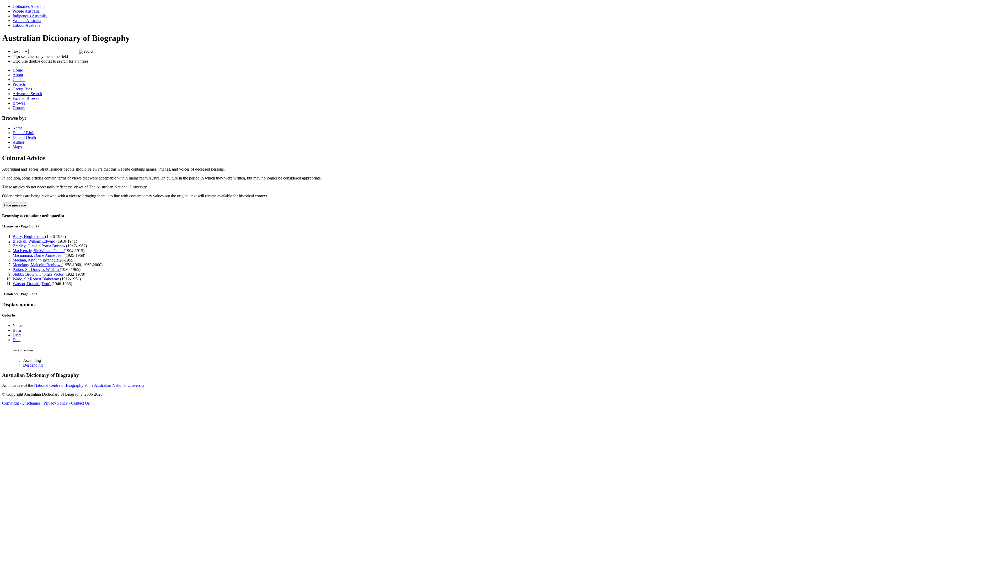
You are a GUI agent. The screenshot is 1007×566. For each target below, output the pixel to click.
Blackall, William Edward (34, 241)
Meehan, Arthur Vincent (33, 260)
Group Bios (22, 89)
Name (18, 128)
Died (17, 335)
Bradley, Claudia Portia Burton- (39, 246)
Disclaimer (31, 403)
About (18, 75)
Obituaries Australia (29, 6)
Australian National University (119, 385)
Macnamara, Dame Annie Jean (39, 255)
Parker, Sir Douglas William (36, 269)
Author (18, 142)
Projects (19, 84)
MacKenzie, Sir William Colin (38, 250)
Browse (19, 103)
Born (17, 330)
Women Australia (27, 20)
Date (16, 340)
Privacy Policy (56, 403)
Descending (33, 365)
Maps (17, 147)
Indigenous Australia (30, 16)
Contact (19, 79)
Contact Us (80, 403)
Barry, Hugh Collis (29, 236)
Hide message (15, 205)
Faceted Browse (26, 98)
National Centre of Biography (58, 385)
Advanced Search (27, 93)
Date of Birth (23, 132)
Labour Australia (26, 25)
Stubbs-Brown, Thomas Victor (39, 274)
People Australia (26, 11)
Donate (19, 108)
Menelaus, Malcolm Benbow (37, 265)
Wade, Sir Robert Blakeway (36, 279)
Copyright (10, 403)
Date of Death (24, 137)
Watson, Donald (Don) (32, 283)
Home (18, 70)
